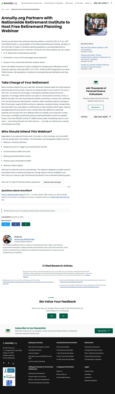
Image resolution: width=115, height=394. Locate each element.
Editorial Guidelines (91, 380)
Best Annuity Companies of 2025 (38, 347)
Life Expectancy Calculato (93, 359)
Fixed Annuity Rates (63, 347)
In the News (79, 3)
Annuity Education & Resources (31, 3)
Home (2, 9)
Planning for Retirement (92, 347)
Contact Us (88, 377)
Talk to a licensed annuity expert (12, 194)
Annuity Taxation (33, 353)
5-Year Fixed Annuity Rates (65, 356)
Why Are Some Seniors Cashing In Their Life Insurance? (94, 49)
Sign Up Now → (95, 107)
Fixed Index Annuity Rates (65, 350)
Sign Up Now (102, 331)
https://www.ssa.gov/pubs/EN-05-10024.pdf (71, 282)
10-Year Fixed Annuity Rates (65, 359)
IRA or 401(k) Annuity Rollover (94, 353)
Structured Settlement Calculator (39, 383)
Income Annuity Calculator (36, 361)
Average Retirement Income (93, 350)
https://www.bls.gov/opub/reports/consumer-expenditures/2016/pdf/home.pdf (79, 287)
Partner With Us (62, 374)
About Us (88, 3)
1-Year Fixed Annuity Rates (65, 353)
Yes (51, 316)
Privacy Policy (89, 371)
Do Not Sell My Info (9, 358)
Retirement (69, 3)
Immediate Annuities (35, 350)
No (64, 316)
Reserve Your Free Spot (52, 182)
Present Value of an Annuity (37, 376)
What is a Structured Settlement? (39, 379)
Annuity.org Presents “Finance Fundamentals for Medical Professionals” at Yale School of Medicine (95, 57)
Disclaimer (88, 374)
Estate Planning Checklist (93, 356)
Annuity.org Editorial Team (24, 239)
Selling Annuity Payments (36, 373)
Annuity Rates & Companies (53, 3)
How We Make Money (63, 377)
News (7, 9)
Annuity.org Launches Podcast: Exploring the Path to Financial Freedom (95, 66)
